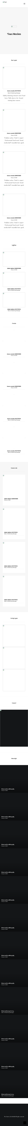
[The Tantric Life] (5, 3)
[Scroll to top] (24, 1122)
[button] (14, 259)
